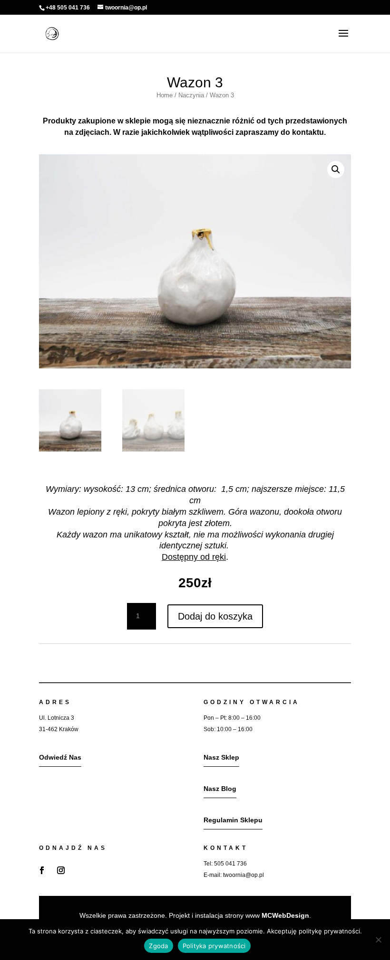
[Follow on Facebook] (41, 870)
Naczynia (191, 95)
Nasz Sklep (221, 757)
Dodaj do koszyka (215, 616)
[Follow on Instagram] (60, 870)
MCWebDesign (285, 915)
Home (164, 95)
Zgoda (158, 946)
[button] (335, 169)
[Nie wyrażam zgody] (378, 939)
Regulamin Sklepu (233, 820)
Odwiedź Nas (60, 757)
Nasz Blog (220, 788)
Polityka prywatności (214, 946)
